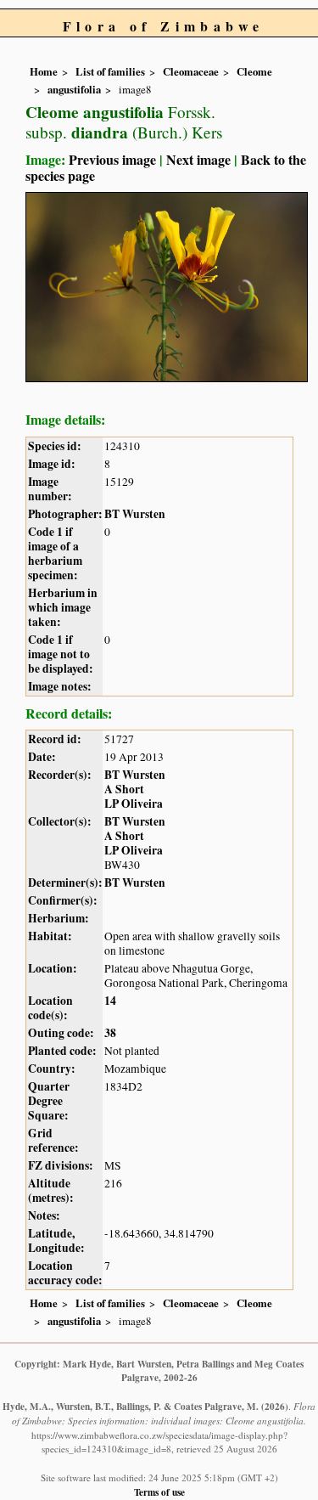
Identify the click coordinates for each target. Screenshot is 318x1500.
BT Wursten (134, 513)
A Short (124, 789)
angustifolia (74, 89)
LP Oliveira (133, 803)
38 (110, 1032)
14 (110, 1000)
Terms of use (159, 1492)
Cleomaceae (191, 71)
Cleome (254, 71)
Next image (198, 159)
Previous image (112, 159)
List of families (110, 71)
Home (44, 71)
